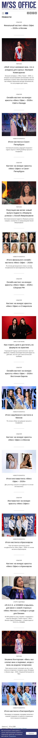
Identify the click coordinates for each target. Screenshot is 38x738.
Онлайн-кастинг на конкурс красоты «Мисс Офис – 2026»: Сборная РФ (19, 285)
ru (7, 13)
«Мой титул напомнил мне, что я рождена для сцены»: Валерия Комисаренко (19, 70)
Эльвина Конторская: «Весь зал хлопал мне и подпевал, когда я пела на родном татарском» (19, 662)
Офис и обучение (19, 341)
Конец (25, 728)
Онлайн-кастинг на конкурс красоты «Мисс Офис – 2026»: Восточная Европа (19, 373)
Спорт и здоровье (19, 602)
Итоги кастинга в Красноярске (19, 542)
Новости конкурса (19, 138)
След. (20, 728)
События (19, 22)
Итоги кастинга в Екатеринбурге (19, 711)
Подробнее (12, 736)
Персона (19, 64)
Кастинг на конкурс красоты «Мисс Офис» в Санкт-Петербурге (19, 168)
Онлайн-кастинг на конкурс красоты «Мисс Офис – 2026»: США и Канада (19, 100)
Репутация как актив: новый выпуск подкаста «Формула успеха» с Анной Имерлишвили (19, 213)
